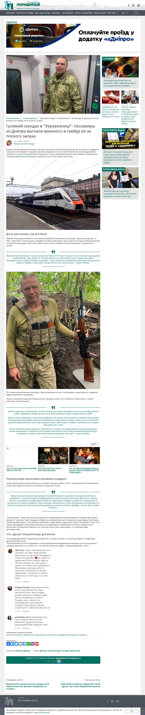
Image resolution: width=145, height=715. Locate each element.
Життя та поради (25, 13)
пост (53, 156)
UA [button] (123, 13)
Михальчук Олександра (24, 144)
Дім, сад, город (42, 13)
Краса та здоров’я (84, 13)
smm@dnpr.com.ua (29, 700)
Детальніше (44, 712)
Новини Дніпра (13, 118)
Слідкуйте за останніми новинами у (53, 659)
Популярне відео (114, 130)
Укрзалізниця (54, 651)
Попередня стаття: (27, 684)
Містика (56, 13)
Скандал (66, 651)
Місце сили (100, 13)
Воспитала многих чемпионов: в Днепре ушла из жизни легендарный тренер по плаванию (46, 635)
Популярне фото (114, 169)
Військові (75, 651)
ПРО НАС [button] (111, 13)
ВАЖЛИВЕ (10, 13)
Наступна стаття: (80, 683)
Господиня (67, 13)
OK (131, 711)
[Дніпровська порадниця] (10, 701)
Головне (108, 58)
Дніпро (43, 651)
